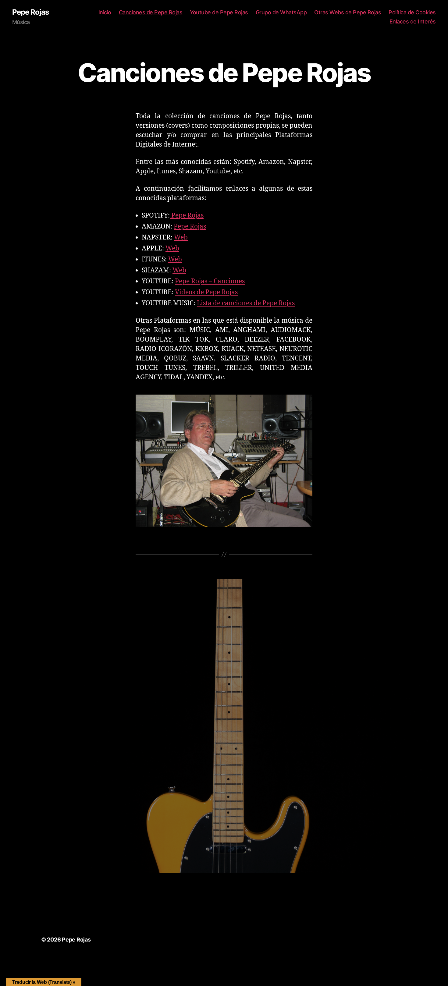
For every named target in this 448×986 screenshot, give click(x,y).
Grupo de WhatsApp (281, 12)
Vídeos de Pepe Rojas (206, 292)
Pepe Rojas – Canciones (210, 281)
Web (181, 237)
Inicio (104, 12)
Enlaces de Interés (412, 21)
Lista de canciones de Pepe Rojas (246, 303)
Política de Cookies (412, 12)
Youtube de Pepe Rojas (219, 12)
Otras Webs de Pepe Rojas (347, 12)
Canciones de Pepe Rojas (151, 12)
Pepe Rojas (30, 12)
